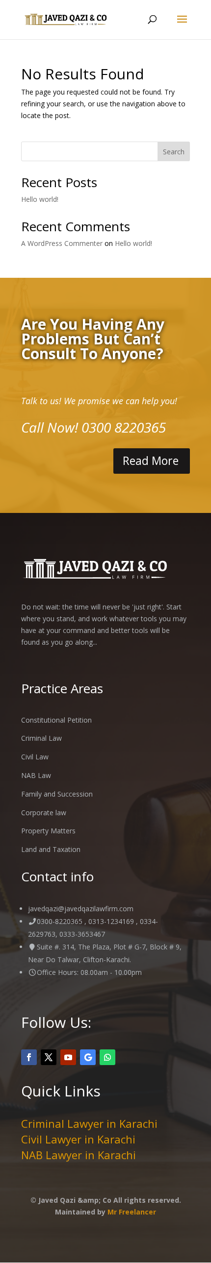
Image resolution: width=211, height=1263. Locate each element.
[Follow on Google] (88, 1057)
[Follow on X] (48, 1057)
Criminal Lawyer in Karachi (89, 1123)
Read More (151, 460)
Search (174, 151)
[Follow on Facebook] (29, 1057)
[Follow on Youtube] (68, 1057)
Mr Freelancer (131, 1211)
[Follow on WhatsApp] (107, 1057)
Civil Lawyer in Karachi (78, 1139)
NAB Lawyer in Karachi (78, 1154)
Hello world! (39, 199)
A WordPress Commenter (62, 243)
